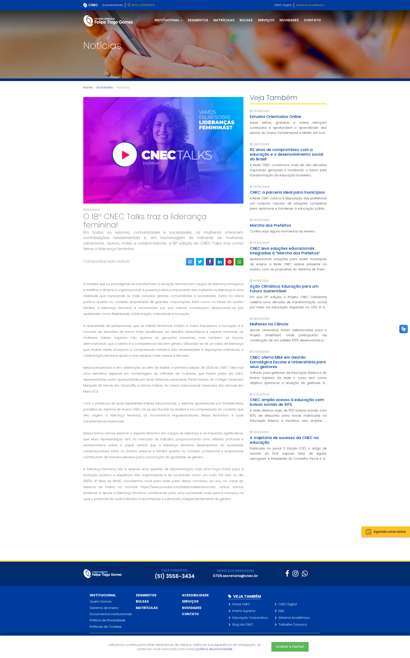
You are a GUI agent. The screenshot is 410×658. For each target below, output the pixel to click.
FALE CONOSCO (174, 570)
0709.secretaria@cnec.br (235, 575)
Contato (312, 20)
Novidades (289, 20)
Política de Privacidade (107, 620)
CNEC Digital (282, 5)
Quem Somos (100, 601)
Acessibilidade (112, 5)
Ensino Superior (244, 611)
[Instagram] (295, 573)
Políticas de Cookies (106, 626)
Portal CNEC (241, 604)
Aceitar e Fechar (290, 646)
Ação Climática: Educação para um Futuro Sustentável (284, 289)
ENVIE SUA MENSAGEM (235, 570)
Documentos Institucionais (111, 614)
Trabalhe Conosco (292, 624)
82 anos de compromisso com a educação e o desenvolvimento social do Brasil (286, 154)
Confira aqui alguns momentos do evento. (282, 231)
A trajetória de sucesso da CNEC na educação (284, 440)
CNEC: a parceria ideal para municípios (287, 192)
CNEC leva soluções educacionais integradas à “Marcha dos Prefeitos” (285, 251)
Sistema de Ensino (104, 608)
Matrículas (223, 20)
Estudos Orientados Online (275, 116)
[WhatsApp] (305, 573)
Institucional (103, 595)
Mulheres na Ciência (269, 324)
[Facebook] (287, 573)
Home (87, 87)
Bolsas (246, 20)
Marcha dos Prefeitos (270, 225)
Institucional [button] (167, 20)
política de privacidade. (214, 649)
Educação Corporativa (250, 618)
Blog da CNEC (242, 624)
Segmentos (198, 20)
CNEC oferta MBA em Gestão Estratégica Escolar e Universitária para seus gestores (288, 362)
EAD (281, 611)
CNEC (93, 5)
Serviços (266, 20)
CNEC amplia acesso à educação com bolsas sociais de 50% (287, 402)
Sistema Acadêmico (310, 5)
